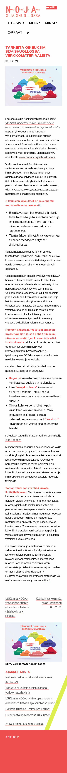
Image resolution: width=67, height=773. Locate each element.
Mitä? (34, 23)
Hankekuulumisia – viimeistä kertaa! (27, 709)
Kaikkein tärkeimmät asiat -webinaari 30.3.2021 (49, 603)
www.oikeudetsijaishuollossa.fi (37, 157)
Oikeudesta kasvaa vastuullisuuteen (27, 715)
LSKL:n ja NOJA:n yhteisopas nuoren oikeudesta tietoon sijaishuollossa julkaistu (17, 607)
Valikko (53, 7)
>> (7, 723)
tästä (47, 580)
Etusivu (16, 23)
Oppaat (15, 32)
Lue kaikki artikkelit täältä (26, 723)
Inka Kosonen (13, 439)
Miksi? (51, 23)
